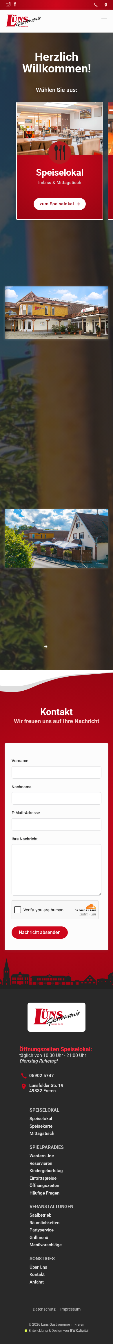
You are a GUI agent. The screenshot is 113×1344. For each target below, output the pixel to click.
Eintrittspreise (43, 1178)
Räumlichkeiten (44, 1222)
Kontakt (37, 1274)
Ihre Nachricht (25, 839)
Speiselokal (41, 1118)
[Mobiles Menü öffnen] (104, 21)
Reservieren (41, 1163)
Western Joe (42, 1155)
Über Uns (38, 1267)
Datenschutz (44, 1309)
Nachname (22, 787)
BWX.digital (79, 1331)
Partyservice (42, 1230)
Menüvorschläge (46, 1244)
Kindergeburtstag (46, 1170)
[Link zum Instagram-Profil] (8, 5)
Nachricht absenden (40, 932)
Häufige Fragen (44, 1193)
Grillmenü (39, 1237)
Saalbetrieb (40, 1215)
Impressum (70, 1309)
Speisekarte (41, 1126)
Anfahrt (37, 1282)
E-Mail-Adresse (26, 812)
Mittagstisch (42, 1133)
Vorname (20, 760)
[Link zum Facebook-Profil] (15, 5)
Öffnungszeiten (44, 1185)
